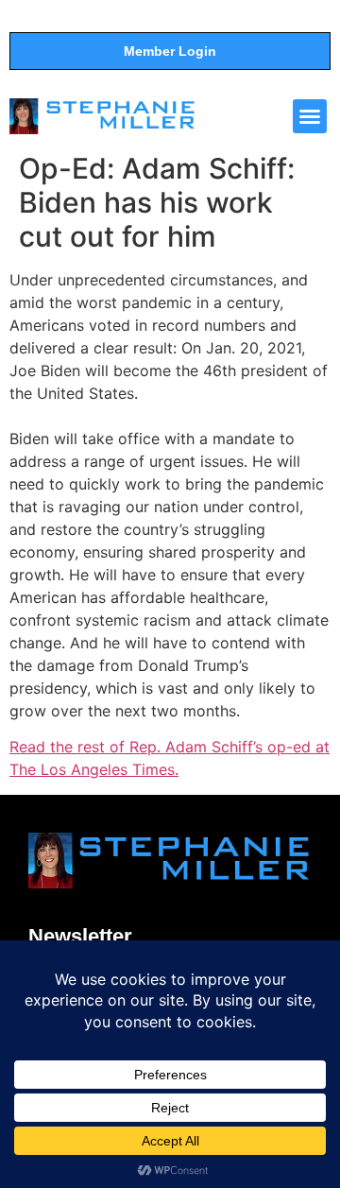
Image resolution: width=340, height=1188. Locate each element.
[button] (310, 116)
